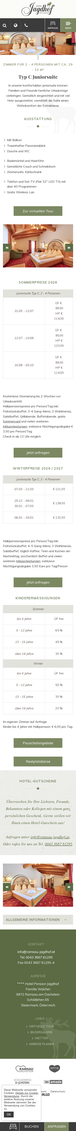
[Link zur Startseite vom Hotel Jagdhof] (38, 14)
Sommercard (11, 421)
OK (9, 1114)
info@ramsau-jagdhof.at (50, 836)
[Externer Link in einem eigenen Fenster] (24, 1069)
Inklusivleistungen (15, 426)
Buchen (32, 1126)
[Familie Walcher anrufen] (26, 25)
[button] (38, 211)
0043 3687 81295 (58, 843)
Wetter (41, 1038)
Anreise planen (41, 1044)
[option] (38, 246)
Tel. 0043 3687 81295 (36, 957)
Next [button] (69, 248)
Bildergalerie (41, 1032)
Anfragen (57, 1126)
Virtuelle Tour (41, 1026)
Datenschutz (57, 1091)
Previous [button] (7, 248)
